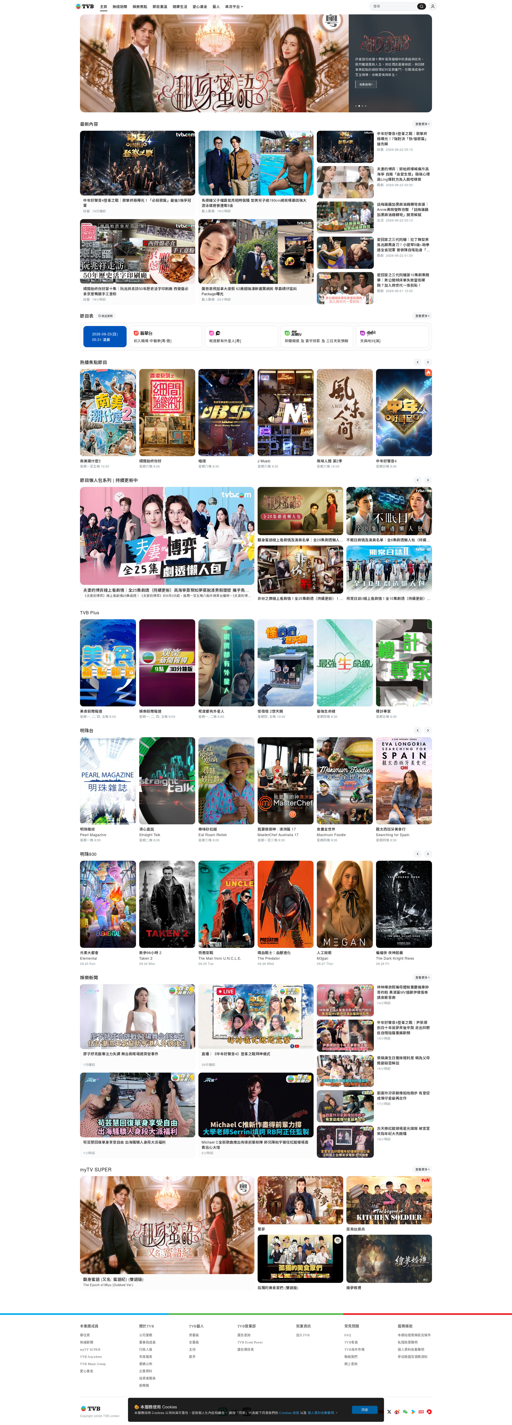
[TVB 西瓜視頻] (429, 1412)
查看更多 (421, 124)
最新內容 (89, 124)
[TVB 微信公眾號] (405, 1412)
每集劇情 (365, 84)
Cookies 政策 (289, 1412)
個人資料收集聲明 (321, 1412)
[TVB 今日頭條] (421, 1412)
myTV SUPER (95, 1169)
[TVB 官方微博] (397, 1412)
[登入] (433, 6)
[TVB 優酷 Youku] (413, 1412)
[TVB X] (389, 1412)
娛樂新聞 (89, 977)
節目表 (87, 316)
